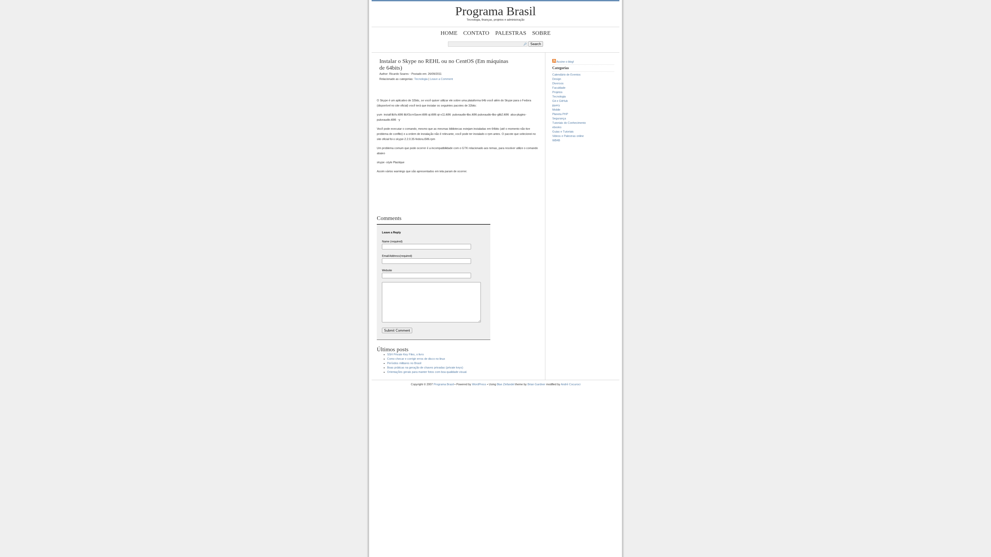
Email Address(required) (397, 255)
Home (449, 33)
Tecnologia (421, 78)
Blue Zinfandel (506, 384)
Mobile (556, 109)
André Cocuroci (570, 384)
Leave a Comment (441, 78)
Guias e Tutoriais (563, 131)
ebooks (557, 127)
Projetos (557, 92)
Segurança (559, 118)
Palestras (510, 33)
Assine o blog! (565, 61)
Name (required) (392, 241)
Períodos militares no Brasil (404, 363)
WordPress (479, 384)
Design (556, 78)
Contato (476, 33)
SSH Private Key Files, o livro (405, 354)
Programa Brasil (495, 11)
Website (387, 270)
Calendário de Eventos (566, 74)
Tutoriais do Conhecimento (569, 122)
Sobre (541, 33)
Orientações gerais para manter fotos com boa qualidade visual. (427, 371)
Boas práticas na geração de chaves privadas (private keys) (425, 367)
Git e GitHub (560, 100)
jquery (556, 105)
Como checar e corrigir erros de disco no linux (416, 358)
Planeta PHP (560, 114)
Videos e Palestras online (568, 135)
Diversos (558, 83)
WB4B (556, 140)
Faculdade (558, 87)
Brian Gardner (536, 384)
